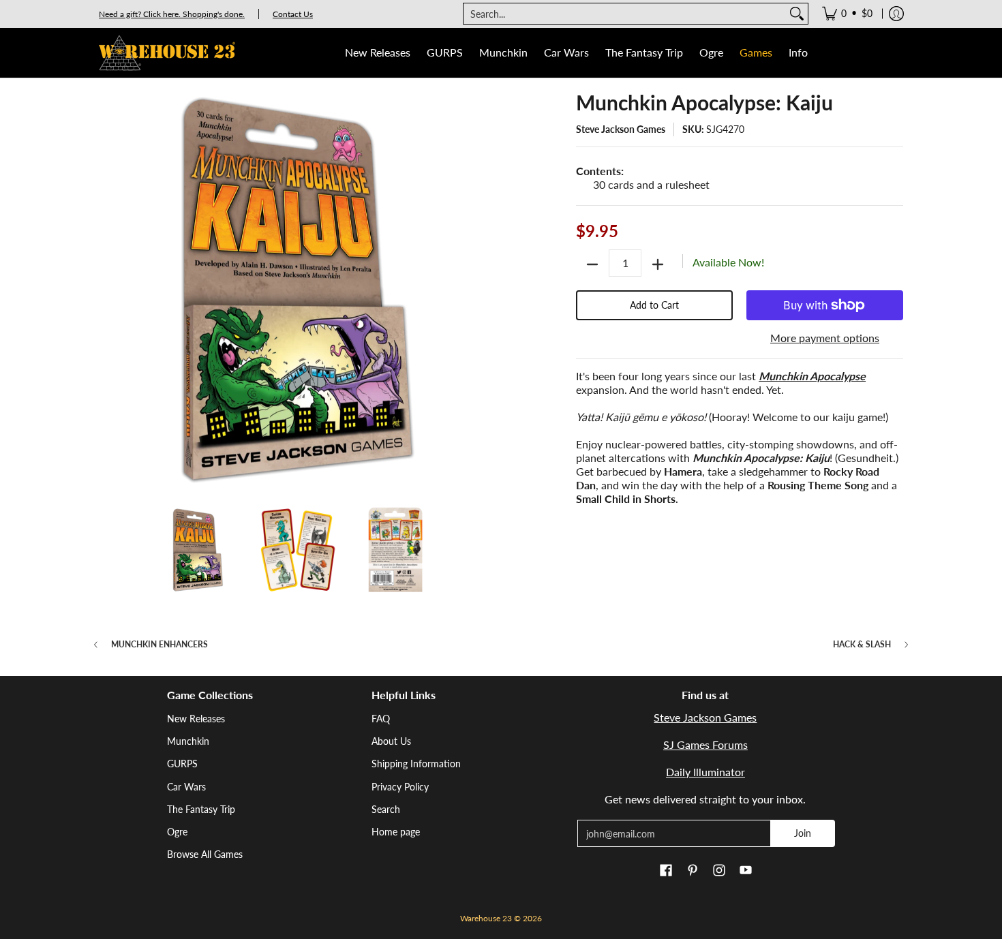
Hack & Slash (862, 645)
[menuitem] (847, 13)
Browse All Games (205, 854)
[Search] (797, 13)
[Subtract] (592, 264)
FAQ (380, 718)
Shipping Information (416, 763)
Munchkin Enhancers (159, 645)
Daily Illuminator (705, 771)
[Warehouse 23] (167, 53)
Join (802, 833)
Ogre (177, 831)
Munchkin (188, 741)
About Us (391, 741)
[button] (665, 871)
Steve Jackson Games (620, 129)
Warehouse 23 (486, 918)
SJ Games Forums (705, 744)
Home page (395, 831)
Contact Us (293, 14)
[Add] (657, 264)
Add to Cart (654, 305)
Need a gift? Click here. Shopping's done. (172, 14)
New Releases (196, 718)
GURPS (182, 763)
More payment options (824, 337)
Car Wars (186, 786)
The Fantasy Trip (201, 809)
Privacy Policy (400, 786)
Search (385, 809)
